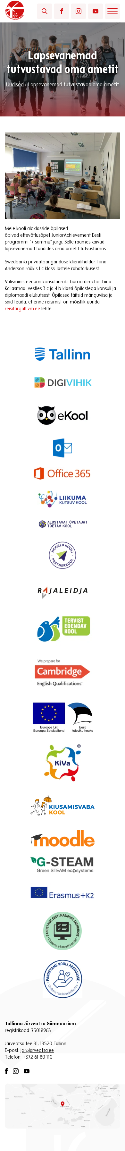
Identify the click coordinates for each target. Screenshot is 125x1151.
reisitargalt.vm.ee (22, 308)
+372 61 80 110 (38, 1057)
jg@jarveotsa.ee (37, 1050)
